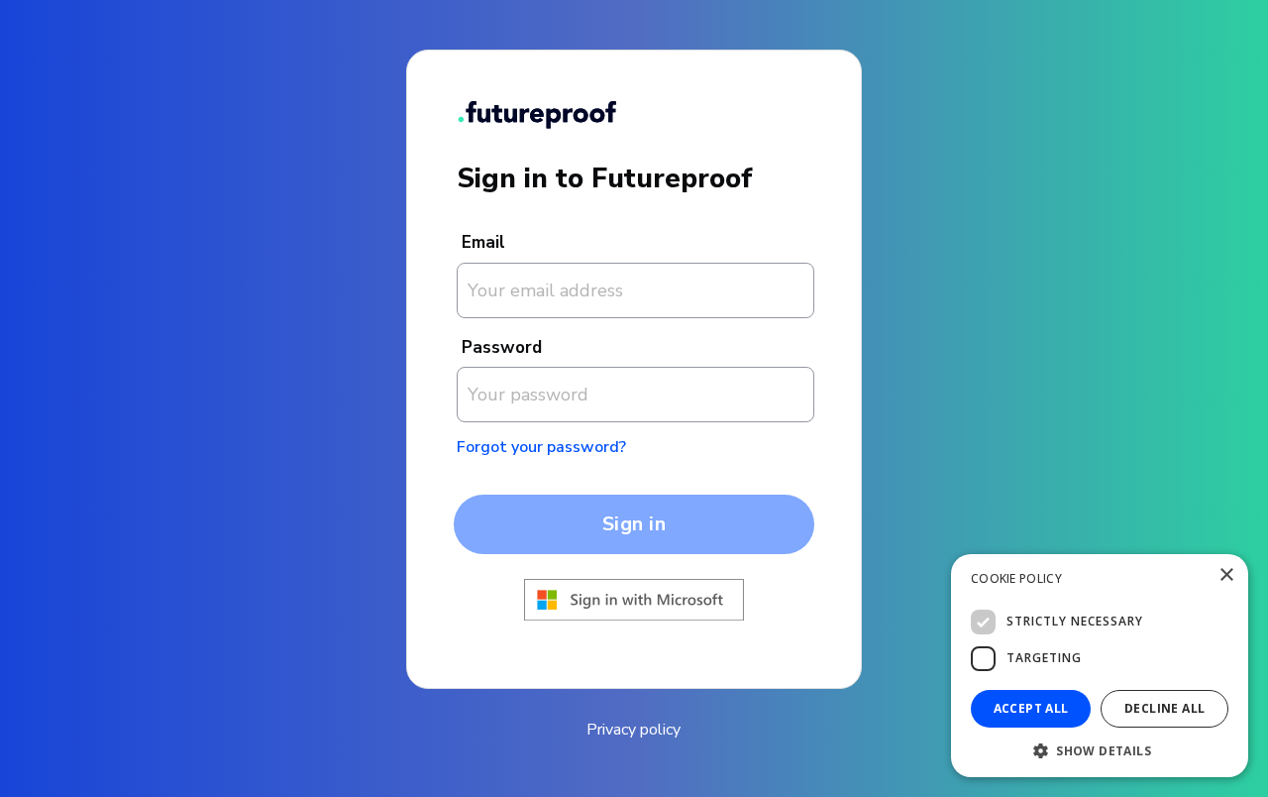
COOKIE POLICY (1016, 578)
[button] (1099, 748)
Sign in (634, 524)
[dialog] (1099, 665)
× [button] (1225, 575)
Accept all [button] (1031, 708)
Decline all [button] (1164, 708)
